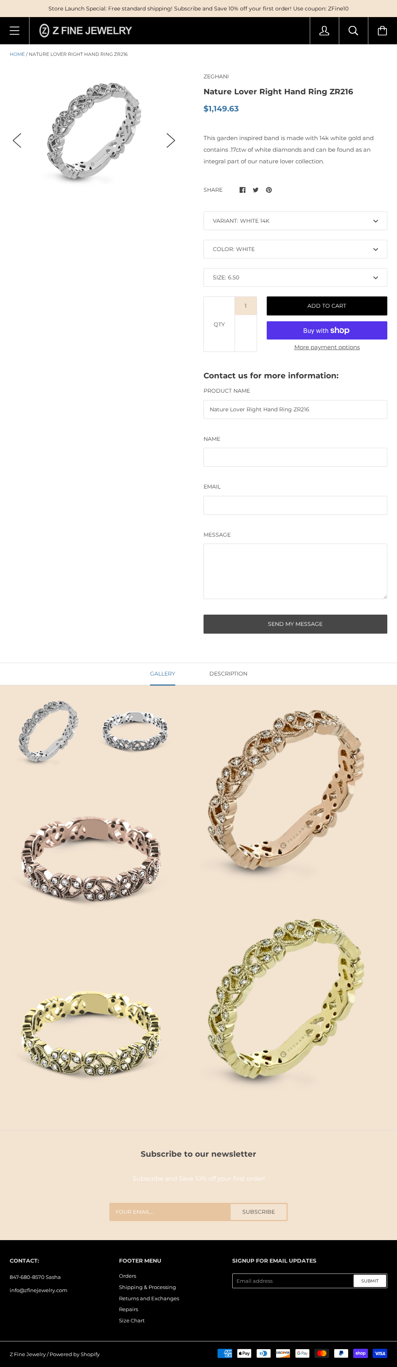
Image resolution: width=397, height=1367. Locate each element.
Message (217, 534)
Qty (219, 324)
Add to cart (326, 305)
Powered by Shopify (75, 1354)
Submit (369, 1281)
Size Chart (132, 1320)
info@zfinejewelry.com (38, 1290)
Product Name (227, 390)
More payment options (327, 347)
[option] (94, 133)
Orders (127, 1276)
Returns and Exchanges (149, 1298)
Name (212, 438)
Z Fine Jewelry (28, 1354)
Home (17, 54)
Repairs (128, 1309)
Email (212, 486)
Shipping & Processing (147, 1287)
